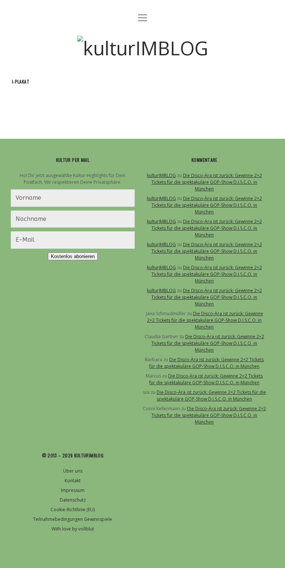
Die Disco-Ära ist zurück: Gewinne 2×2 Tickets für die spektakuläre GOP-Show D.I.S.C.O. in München (206, 182)
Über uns (72, 471)
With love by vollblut (73, 529)
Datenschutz (73, 500)
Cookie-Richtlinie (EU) (72, 509)
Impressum (73, 490)
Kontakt (73, 480)
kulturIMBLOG (161, 175)
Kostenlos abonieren (73, 256)
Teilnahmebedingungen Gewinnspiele (72, 519)
